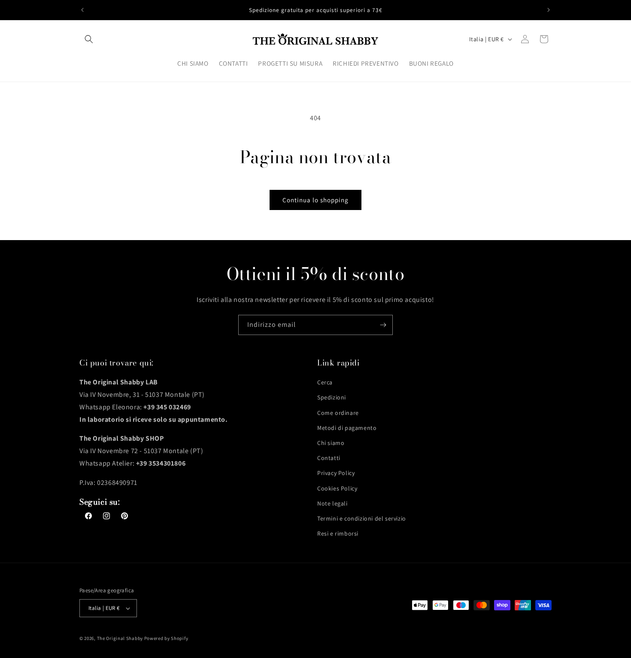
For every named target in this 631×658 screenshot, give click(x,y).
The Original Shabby (120, 638)
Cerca (325, 382)
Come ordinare (338, 413)
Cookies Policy (337, 488)
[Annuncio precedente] (82, 10)
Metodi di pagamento (346, 428)
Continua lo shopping (315, 200)
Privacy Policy (336, 473)
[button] (88, 39)
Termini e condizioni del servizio (361, 518)
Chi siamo (330, 443)
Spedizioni (331, 397)
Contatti (328, 458)
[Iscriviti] (382, 325)
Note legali (332, 503)
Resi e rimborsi (337, 533)
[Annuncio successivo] (548, 10)
